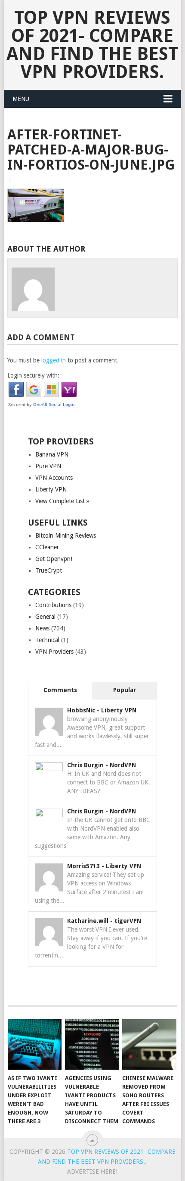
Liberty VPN (51, 489)
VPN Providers (54, 651)
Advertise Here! (92, 1171)
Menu (20, 98)
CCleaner (47, 547)
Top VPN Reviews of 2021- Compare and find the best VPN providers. (92, 44)
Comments (60, 690)
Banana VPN (51, 454)
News (42, 628)
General (45, 616)
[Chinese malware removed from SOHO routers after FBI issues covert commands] (149, 1044)
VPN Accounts (54, 477)
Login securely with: (33, 375)
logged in (53, 360)
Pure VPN (48, 466)
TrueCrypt (48, 570)
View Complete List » (62, 501)
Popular (124, 690)
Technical (47, 639)
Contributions (53, 605)
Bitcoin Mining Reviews (65, 535)
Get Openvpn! (53, 558)
